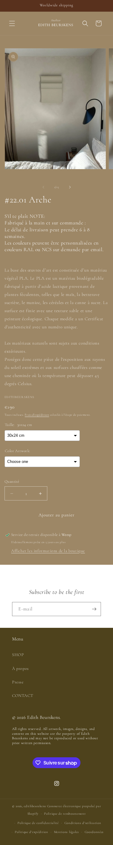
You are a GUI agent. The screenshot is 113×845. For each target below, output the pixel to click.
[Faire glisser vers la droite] (70, 187)
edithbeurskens (35, 806)
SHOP (18, 654)
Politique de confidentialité (38, 823)
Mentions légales (66, 832)
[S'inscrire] (94, 609)
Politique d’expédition (31, 832)
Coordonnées (94, 832)
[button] (12, 23)
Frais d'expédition (37, 415)
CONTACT (22, 695)
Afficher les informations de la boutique (48, 550)
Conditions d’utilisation (82, 823)
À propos (20, 668)
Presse (18, 682)
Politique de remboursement (65, 814)
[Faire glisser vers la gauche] (43, 187)
